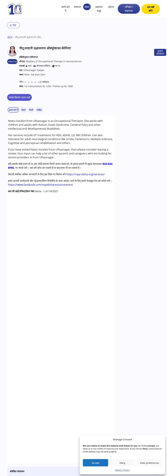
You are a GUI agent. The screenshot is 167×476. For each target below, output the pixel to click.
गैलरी (31, 109)
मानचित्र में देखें (12, 61)
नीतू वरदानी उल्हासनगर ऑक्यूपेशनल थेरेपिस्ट (29, 37)
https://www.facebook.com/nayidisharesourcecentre (40, 184)
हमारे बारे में (65, 9)
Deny (122, 462)
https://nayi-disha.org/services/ (85, 174)
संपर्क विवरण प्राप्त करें (19, 97)
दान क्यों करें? (150, 8)
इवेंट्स (111, 7)
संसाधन (77, 7)
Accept (95, 462)
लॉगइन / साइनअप (129, 9)
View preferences (149, 462)
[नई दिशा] (14, 8)
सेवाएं (86, 7)
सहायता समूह (99, 9)
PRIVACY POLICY (122, 470)
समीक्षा (39, 109)
